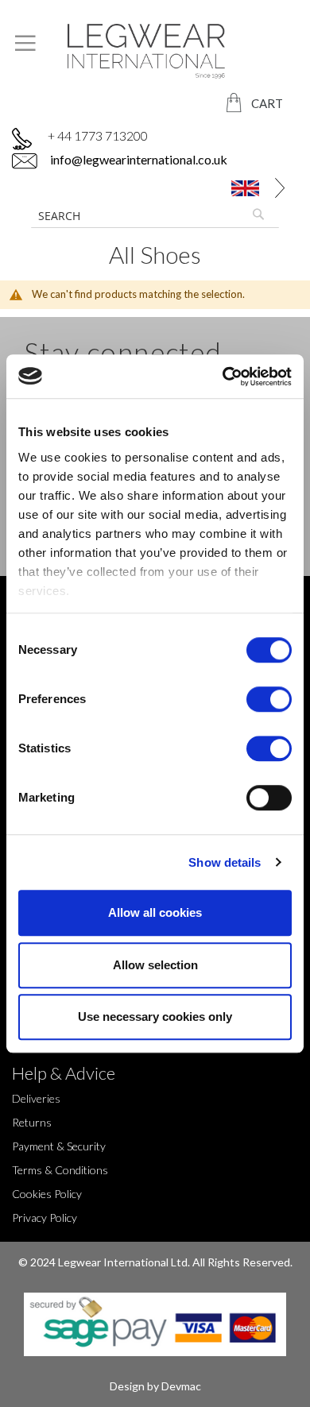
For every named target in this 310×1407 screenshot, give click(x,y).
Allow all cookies (155, 912)
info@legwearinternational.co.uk (137, 159)
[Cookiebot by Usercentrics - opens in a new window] (223, 376)
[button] (248, 188)
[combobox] (155, 215)
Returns (32, 1122)
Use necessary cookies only (155, 1016)
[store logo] (155, 51)
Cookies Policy (47, 1193)
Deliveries (36, 1098)
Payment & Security (59, 1146)
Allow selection (155, 965)
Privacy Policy (44, 1217)
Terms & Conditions (60, 1170)
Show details (224, 862)
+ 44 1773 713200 (98, 135)
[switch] (269, 700)
